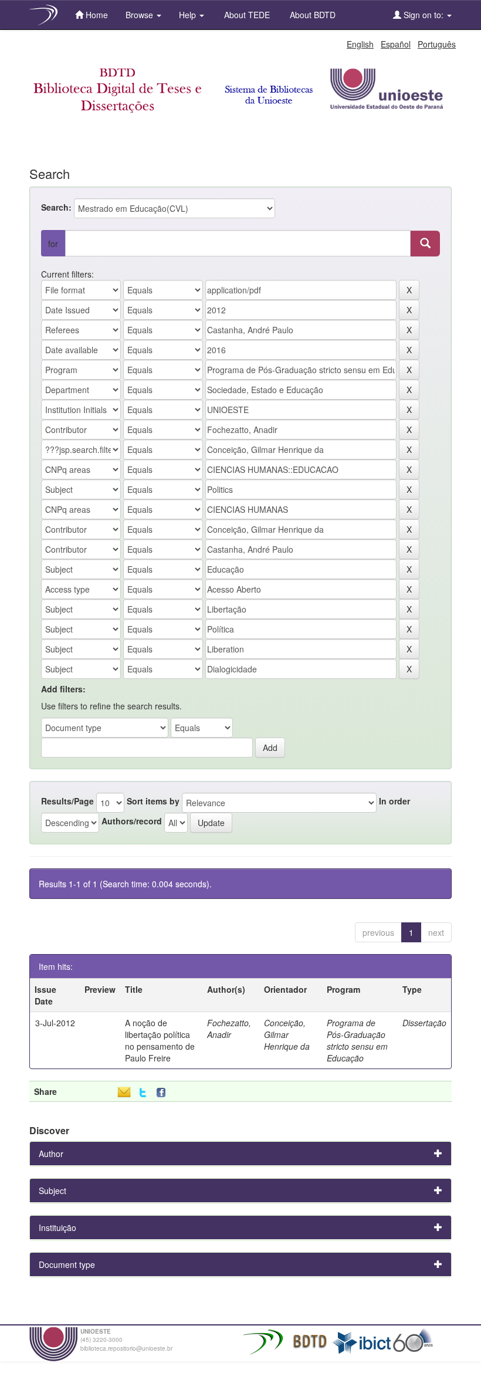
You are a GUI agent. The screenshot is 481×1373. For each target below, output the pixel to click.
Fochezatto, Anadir (229, 1028)
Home (95, 15)
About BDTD (311, 15)
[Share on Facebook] (163, 1093)
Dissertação (424, 1023)
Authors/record (131, 821)
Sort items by (153, 801)
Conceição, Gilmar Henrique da (287, 1034)
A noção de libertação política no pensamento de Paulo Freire (160, 1040)
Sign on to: (423, 15)
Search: (56, 207)
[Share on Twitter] (143, 1093)
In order (394, 801)
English (360, 44)
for (53, 243)
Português (437, 44)
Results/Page (67, 801)
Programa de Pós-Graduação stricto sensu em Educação (357, 1040)
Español (396, 44)
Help (188, 15)
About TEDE (246, 15)
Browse (140, 15)
